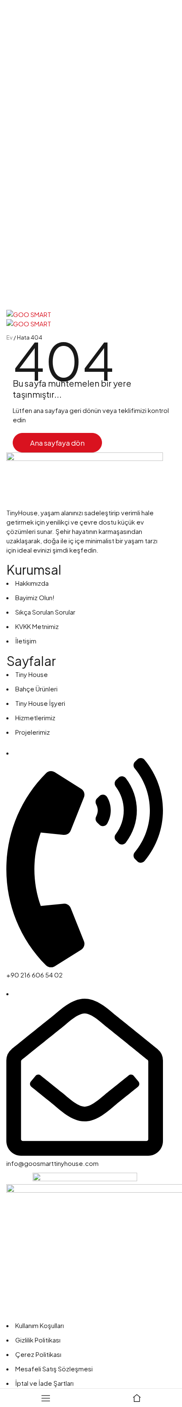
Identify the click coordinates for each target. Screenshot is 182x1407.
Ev (9, 337)
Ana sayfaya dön (57, 442)
